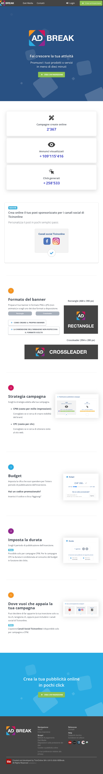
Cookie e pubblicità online (48, 747)
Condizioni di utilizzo (76, 737)
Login (72, 3)
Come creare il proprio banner (28, 322)
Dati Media (28, 3)
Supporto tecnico (75, 735)
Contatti (40, 3)
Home (40, 729)
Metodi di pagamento (46, 737)
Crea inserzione (44, 732)
